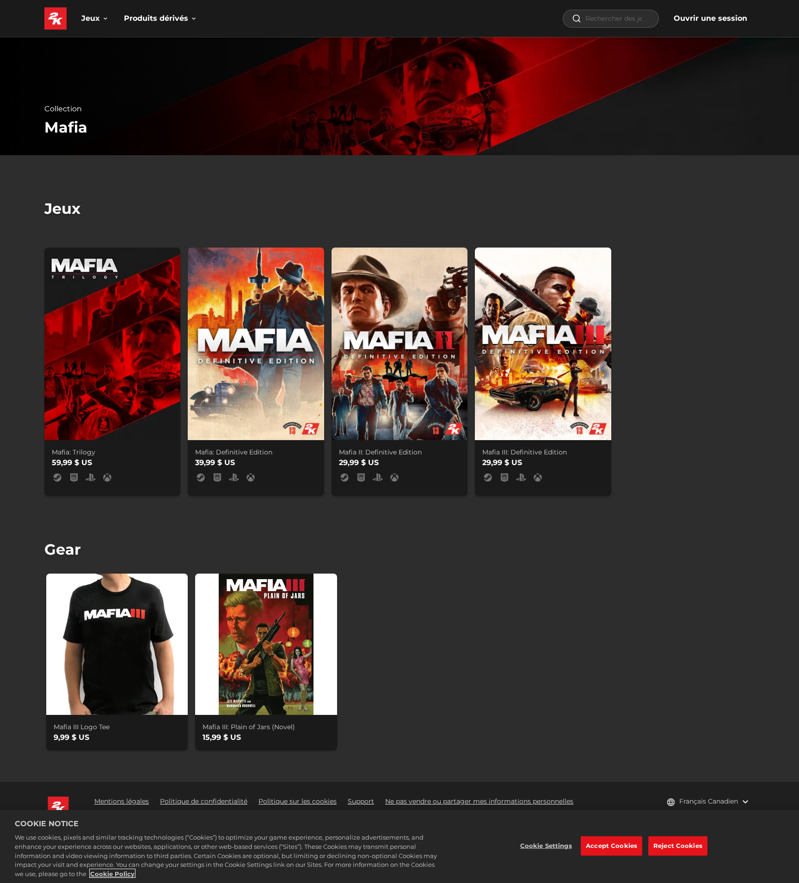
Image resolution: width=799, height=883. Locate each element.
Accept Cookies (611, 845)
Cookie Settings (546, 845)
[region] (399, 846)
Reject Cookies (677, 845)
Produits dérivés (156, 18)
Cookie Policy (112, 873)
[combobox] (611, 19)
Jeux (90, 18)
